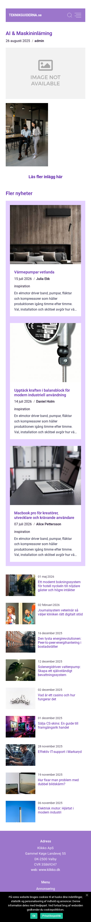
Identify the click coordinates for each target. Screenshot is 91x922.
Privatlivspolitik (51, 915)
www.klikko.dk (49, 870)
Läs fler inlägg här (45, 176)
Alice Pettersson (48, 524)
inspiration (22, 286)
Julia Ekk (43, 279)
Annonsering (45, 889)
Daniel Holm (45, 401)
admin (39, 41)
